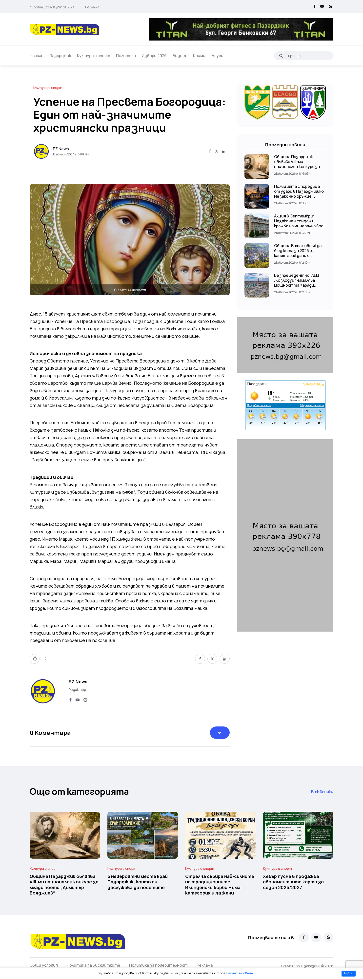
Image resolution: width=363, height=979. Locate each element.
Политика (126, 55)
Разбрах (349, 973)
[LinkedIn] (223, 151)
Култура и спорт (93, 55)
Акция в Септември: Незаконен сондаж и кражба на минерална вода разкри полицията (300, 223)
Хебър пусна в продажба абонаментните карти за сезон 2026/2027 (293, 881)
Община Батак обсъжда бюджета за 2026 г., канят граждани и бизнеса (298, 253)
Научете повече (239, 973)
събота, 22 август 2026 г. (52, 7)
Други (217, 55)
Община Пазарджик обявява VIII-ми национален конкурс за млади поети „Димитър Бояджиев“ (297, 166)
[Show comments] (220, 732)
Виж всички (322, 791)
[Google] (330, 6)
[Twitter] (216, 151)
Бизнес (180, 55)
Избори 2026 (154, 55)
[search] (281, 56)
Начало (36, 55)
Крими (199, 55)
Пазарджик (60, 55)
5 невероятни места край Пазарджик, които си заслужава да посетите (137, 881)
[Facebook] (314, 6)
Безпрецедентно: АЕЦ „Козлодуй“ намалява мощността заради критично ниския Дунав (297, 283)
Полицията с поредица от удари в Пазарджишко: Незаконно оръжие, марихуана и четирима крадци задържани (299, 196)
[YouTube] (322, 6)
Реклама (92, 7)
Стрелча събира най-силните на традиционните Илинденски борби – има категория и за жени (219, 884)
